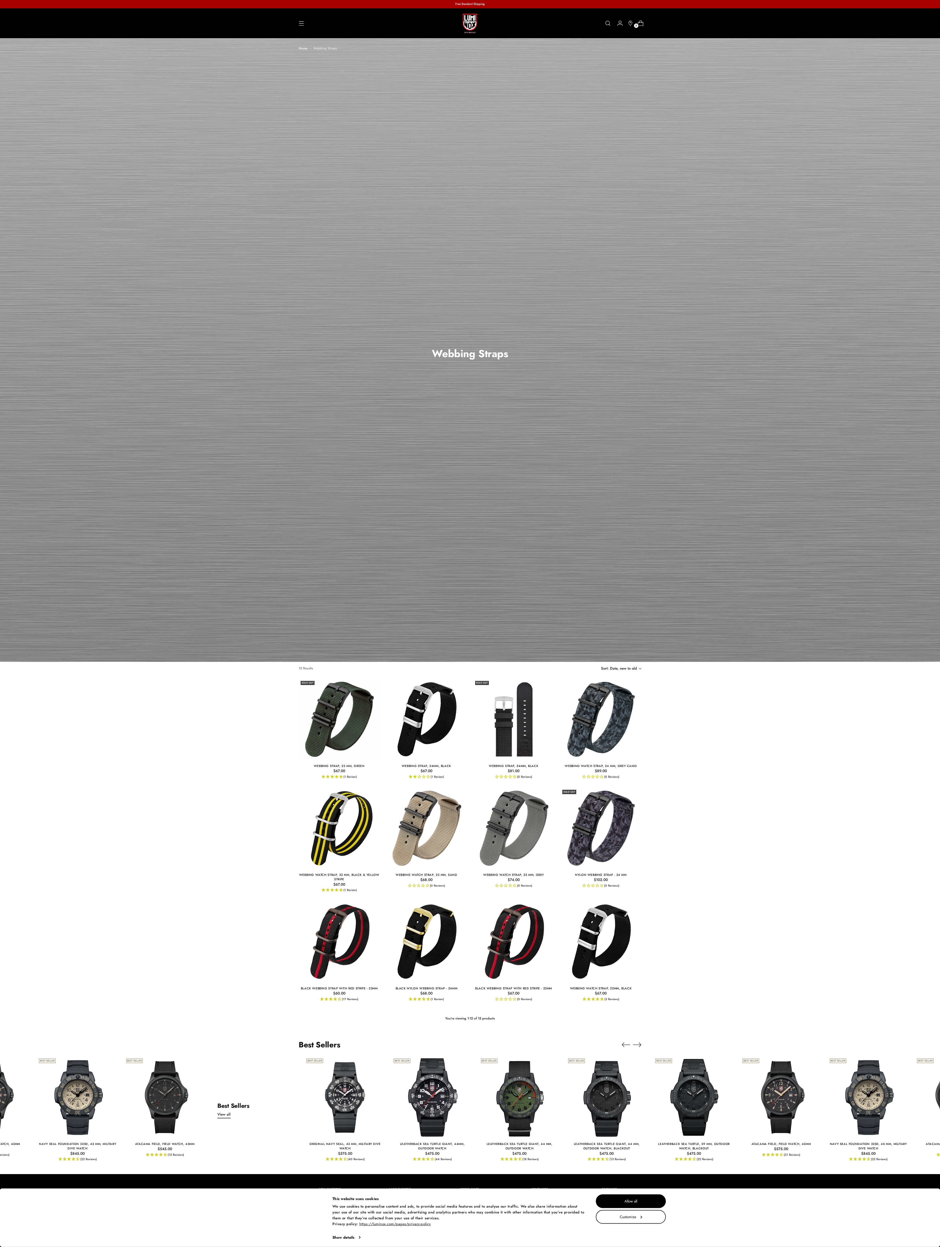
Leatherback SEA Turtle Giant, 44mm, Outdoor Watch (432, 1146)
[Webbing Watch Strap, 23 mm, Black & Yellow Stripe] (339, 828)
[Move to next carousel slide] (637, 1045)
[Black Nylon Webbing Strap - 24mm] (426, 941)
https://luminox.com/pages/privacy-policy (395, 1224)
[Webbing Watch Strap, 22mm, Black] (600, 941)
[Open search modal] (608, 23)
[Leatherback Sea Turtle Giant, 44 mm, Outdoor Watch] (519, 1097)
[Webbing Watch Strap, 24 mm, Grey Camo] (600, 719)
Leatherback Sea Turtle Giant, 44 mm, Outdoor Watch (519, 1146)
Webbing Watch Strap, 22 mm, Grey (513, 875)
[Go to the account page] (618, 23)
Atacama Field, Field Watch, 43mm (165, 1144)
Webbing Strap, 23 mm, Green (339, 766)
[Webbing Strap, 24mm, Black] (426, 719)
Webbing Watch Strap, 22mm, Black (601, 988)
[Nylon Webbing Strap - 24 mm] (600, 828)
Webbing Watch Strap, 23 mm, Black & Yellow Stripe (339, 877)
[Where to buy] (628, 23)
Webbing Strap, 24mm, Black (426, 766)
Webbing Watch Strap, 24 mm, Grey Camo (601, 766)
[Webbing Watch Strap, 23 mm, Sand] (426, 828)
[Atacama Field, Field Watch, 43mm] (164, 1097)
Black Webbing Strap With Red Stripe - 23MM (339, 988)
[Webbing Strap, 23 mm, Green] (339, 719)
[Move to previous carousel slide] (626, 1045)
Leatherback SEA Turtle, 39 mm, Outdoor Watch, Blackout (693, 1146)
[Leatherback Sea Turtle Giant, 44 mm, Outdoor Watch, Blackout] (606, 1097)
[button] (339, 777)
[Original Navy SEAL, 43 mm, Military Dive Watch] (345, 1097)
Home (303, 48)
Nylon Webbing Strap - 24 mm (601, 875)
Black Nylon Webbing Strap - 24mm (427, 988)
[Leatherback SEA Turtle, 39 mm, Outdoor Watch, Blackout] (693, 1097)
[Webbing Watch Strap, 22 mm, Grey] (513, 828)
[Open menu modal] (301, 23)
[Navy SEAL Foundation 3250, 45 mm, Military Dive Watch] (77, 1097)
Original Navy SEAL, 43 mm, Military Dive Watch (345, 1146)
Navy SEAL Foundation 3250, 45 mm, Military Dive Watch (77, 1146)
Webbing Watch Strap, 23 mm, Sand (426, 875)
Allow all (630, 1201)
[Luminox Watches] (470, 23)
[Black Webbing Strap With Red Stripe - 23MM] (339, 941)
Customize (628, 1216)
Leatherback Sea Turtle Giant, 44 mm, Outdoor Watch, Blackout (607, 1146)
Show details (343, 1237)
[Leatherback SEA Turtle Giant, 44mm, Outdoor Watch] (432, 1097)
